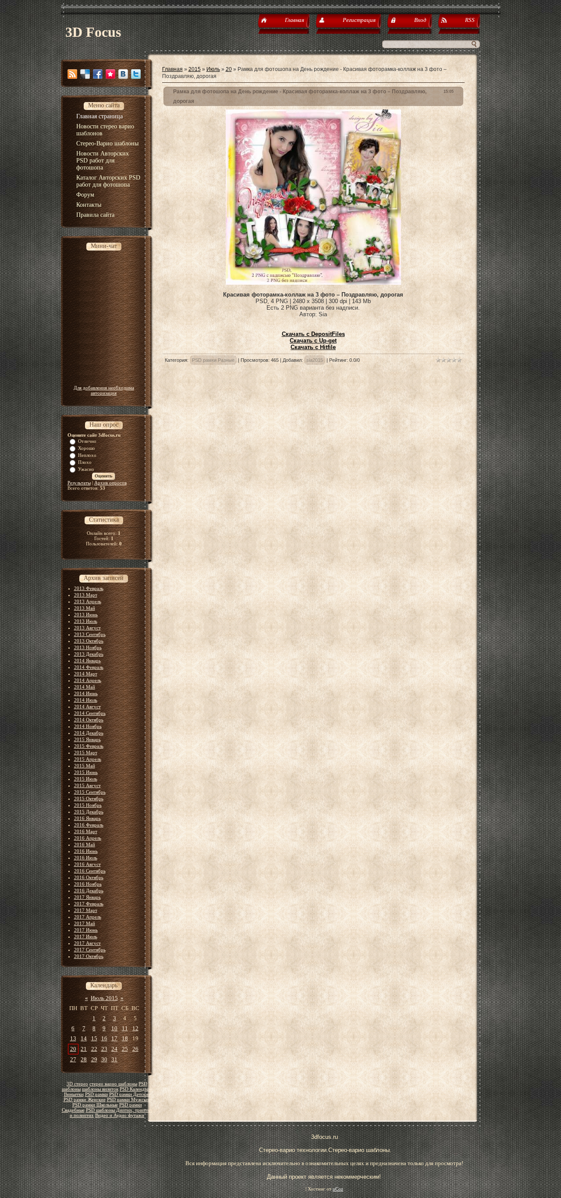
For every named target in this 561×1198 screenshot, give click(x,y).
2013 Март (85, 594)
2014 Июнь (86, 693)
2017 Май (84, 923)
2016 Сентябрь (90, 870)
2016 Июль (85, 857)
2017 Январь (87, 897)
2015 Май (84, 765)
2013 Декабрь (88, 654)
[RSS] (72, 74)
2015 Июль (85, 778)
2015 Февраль (88, 746)
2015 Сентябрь (90, 792)
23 (104, 1049)
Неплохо (87, 455)
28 (84, 1059)
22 (94, 1049)
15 (94, 1038)
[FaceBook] (98, 74)
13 (73, 1038)
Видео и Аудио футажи (119, 1115)
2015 (194, 69)
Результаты (79, 482)
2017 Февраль (88, 903)
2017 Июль (85, 936)
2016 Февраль (88, 824)
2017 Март (85, 910)
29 (94, 1059)
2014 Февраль (88, 667)
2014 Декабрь (88, 732)
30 (104, 1059)
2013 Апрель (87, 601)
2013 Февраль (88, 588)
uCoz (338, 1189)
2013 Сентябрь (90, 634)
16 (104, 1038)
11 (125, 1028)
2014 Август (87, 706)
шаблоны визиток (100, 1089)
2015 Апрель (87, 759)
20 (73, 1049)
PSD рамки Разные (213, 360)
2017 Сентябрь (90, 949)
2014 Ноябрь (88, 726)
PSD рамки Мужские (129, 1099)
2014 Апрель (87, 680)
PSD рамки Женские (85, 1099)
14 (84, 1038)
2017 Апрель (87, 916)
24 (114, 1049)
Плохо (85, 462)
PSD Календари (136, 1089)
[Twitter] (136, 74)
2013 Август (87, 627)
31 (114, 1059)
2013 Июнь (86, 614)
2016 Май (84, 844)
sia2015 (314, 360)
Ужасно (86, 469)
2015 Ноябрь (88, 805)
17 (114, 1038)
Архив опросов (110, 482)
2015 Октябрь (88, 798)
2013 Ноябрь (88, 647)
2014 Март (85, 673)
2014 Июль (85, 700)
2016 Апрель (87, 838)
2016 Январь (87, 818)
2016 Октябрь (88, 877)
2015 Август (87, 785)
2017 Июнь (86, 930)
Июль (213, 69)
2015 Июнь (86, 772)
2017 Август (87, 943)
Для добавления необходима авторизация (104, 390)
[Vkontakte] (123, 74)
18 (125, 1038)
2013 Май (84, 608)
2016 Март (85, 831)
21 (84, 1049)
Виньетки (74, 1094)
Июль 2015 (104, 998)
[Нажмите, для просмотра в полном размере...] (313, 282)
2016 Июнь (86, 851)
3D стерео (77, 1083)
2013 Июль (85, 621)
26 (135, 1049)
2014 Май (84, 686)
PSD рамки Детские (129, 1094)
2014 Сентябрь (90, 713)
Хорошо (86, 448)
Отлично (87, 441)
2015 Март (85, 752)
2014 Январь (87, 660)
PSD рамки (96, 1094)
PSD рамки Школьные (95, 1105)
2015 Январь (87, 739)
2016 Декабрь (88, 890)
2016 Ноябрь (88, 884)
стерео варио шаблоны (113, 1083)
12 (135, 1028)
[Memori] (110, 74)
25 (125, 1049)
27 (73, 1059)
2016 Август (87, 864)
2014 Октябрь (88, 719)
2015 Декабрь (88, 811)
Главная (172, 69)
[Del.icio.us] (85, 74)
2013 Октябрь (88, 640)
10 (114, 1028)
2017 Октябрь (88, 956)
